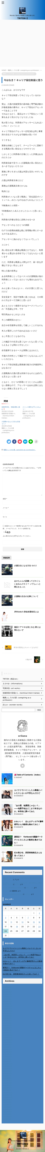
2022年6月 (7, 1107)
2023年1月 (7, 1090)
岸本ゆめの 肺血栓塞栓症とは (26, 612)
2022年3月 (7, 1114)
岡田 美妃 (29, 887)
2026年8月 (7, 987)
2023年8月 (7, 1073)
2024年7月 (7, 1047)
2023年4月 (7, 1083)
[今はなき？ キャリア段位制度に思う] (25, 441)
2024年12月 (7, 1035)
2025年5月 (7, 1023)
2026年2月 (7, 1001)
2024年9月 (7, 1042)
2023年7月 (7, 1076)
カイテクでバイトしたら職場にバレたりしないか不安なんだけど (22, 949)
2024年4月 (7, 1054)
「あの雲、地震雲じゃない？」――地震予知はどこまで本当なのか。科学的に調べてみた (28, 808)
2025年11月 (7, 1008)
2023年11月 (7, 1066)
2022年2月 (7, 1116)
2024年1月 (7, 1061)
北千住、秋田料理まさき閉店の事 (13, 887)
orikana (17, 884)
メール (6, 508)
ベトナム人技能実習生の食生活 (13, 894)
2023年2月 (7, 1088)
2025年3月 (7, 1028)
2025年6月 (7, 1020)
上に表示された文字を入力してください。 (17, 536)
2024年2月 (7, 1059)
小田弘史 (28, 894)
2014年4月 (7, 1119)
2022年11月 (7, 1095)
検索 (39, 710)
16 (39, 922)
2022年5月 (7, 1109)
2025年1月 (7, 1032)
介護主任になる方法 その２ (25, 566)
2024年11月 (7, 1037)
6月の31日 (6, 891)
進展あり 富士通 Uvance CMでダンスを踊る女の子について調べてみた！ (22, 878)
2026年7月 (7, 989)
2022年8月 (7, 1102)
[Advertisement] (22, 43)
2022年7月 (7, 1104)
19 (17, 927)
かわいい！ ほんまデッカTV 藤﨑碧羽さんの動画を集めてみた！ (22, 962)
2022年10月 (7, 1097)
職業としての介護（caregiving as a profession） (20, 450)
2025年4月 (7, 1025)
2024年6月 (7, 1049)
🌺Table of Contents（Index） (28, 775)
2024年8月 (7, 1044)
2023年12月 (7, 1064)
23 (39, 927)
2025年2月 (7, 1030)
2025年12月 (7, 1006)
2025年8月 (7, 1016)
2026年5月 (7, 994)
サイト (5, 517)
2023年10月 (7, 1068)
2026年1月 (7, 1004)
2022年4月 (7, 1112)
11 (11, 922)
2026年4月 (7, 996)
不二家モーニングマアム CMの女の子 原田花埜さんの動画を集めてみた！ (22, 883)
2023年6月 (7, 1078)
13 (22, 922)
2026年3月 (7, 999)
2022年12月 (7, 1092)
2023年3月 (7, 1085)
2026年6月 (7, 992)
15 (34, 922)
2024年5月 (7, 1052)
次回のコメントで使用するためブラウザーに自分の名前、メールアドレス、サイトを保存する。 (22, 527)
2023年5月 (7, 1080)
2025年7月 (7, 1018)
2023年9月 (7, 1071)
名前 (5, 499)
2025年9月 (7, 1013)
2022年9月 (7, 1100)
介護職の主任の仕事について (26, 596)
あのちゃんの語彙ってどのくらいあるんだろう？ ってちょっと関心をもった (27, 584)
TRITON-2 (22, 18)
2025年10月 (7, 1011)
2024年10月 (7, 1040)
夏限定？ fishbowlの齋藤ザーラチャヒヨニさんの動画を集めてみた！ (28, 840)
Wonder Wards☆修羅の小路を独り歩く (22, 1141)
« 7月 (5, 939)
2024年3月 (7, 1056)
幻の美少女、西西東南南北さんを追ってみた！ (21, 974)
